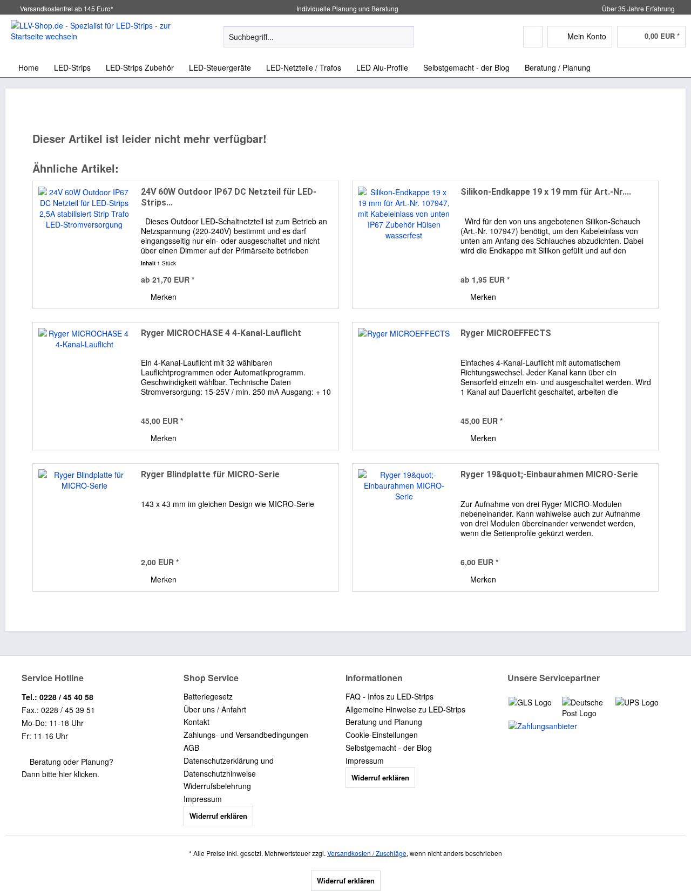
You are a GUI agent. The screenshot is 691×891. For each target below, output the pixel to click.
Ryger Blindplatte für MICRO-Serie (210, 474)
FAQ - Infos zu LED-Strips (389, 696)
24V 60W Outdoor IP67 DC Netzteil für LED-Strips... (228, 197)
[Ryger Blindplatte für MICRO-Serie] (84, 527)
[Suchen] (404, 36)
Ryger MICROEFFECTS (505, 333)
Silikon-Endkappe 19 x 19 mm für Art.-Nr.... (545, 192)
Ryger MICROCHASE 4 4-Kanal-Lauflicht (221, 333)
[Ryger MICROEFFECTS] (404, 386)
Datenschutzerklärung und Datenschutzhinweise (229, 767)
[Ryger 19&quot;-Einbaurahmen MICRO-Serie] (404, 527)
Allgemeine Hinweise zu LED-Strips (405, 709)
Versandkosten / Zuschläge (367, 853)
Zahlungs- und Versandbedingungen (246, 734)
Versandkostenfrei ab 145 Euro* (66, 8)
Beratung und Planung (384, 721)
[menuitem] (318, 42)
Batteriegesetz (208, 696)
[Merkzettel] (533, 36)
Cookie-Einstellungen (382, 734)
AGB (191, 747)
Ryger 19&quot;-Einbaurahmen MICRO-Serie (549, 474)
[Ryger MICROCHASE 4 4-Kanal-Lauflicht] (84, 386)
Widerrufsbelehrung (217, 785)
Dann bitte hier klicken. (60, 774)
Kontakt (196, 721)
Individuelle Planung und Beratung (346, 8)
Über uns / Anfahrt (215, 709)
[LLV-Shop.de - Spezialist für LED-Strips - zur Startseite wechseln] (92, 36)
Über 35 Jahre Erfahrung (638, 8)
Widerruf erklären (218, 816)
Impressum (203, 798)
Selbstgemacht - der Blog (389, 747)
